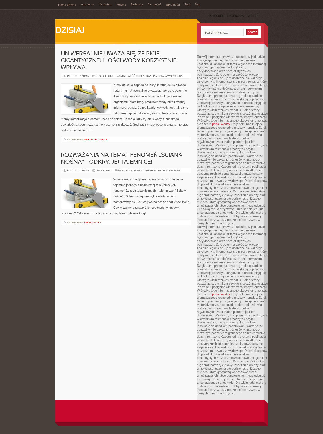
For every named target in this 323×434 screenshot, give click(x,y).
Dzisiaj (70, 31)
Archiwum (87, 4)
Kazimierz (105, 4)
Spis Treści (173, 5)
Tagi (187, 4)
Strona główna (66, 5)
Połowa (121, 5)
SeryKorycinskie (95, 139)
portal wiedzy (221, 124)
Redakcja (137, 4)
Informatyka (92, 222)
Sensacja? (155, 4)
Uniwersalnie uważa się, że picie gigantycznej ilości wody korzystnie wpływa (118, 60)
